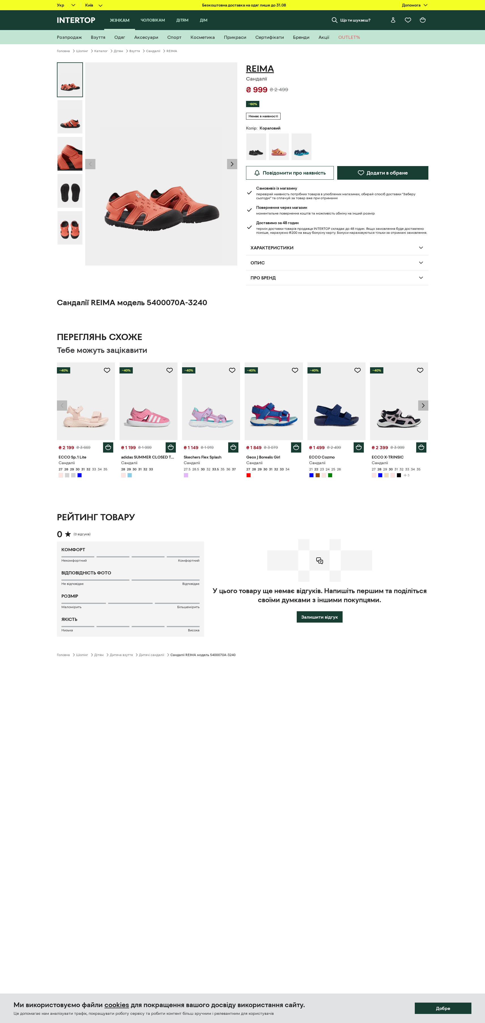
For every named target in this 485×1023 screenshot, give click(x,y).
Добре (443, 1008)
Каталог (101, 51)
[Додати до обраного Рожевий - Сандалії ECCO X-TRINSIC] (420, 370)
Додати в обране (387, 172)
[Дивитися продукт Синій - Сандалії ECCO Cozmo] (336, 401)
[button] (90, 164)
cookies (116, 1004)
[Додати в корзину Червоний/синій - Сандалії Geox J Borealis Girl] (296, 447)
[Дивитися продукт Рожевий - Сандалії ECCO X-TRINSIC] (399, 401)
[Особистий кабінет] (393, 20)
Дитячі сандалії (151, 655)
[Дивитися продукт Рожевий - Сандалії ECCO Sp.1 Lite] (86, 401)
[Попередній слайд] (90, 164)
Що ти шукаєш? (355, 20)
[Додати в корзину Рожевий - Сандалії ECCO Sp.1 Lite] (108, 447)
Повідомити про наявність (294, 172)
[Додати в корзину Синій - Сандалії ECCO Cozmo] (359, 447)
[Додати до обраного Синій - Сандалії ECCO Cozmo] (357, 370)
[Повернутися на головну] (76, 20)
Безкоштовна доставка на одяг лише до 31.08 (244, 5)
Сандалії (153, 51)
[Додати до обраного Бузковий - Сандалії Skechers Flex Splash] (232, 370)
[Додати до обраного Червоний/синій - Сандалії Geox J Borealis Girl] (295, 370)
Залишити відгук (319, 617)
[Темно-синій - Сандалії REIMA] (301, 146)
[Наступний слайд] (232, 164)
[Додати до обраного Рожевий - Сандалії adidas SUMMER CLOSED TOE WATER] (169, 370)
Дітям (118, 51)
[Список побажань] (408, 20)
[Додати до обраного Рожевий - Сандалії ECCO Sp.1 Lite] (107, 370)
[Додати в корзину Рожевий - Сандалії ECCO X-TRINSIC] (421, 447)
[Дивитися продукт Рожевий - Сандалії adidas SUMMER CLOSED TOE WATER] (148, 401)
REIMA (171, 51)
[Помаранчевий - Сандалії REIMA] (279, 146)
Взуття (134, 51)
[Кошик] (422, 20)
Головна (63, 51)
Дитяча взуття (121, 655)
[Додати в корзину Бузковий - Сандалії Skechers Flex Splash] (233, 447)
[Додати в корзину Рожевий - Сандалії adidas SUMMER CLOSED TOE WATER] (171, 447)
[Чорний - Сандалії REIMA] (256, 146)
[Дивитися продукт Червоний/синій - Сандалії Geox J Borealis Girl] (274, 401)
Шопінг (82, 51)
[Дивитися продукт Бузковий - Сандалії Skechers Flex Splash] (211, 401)
